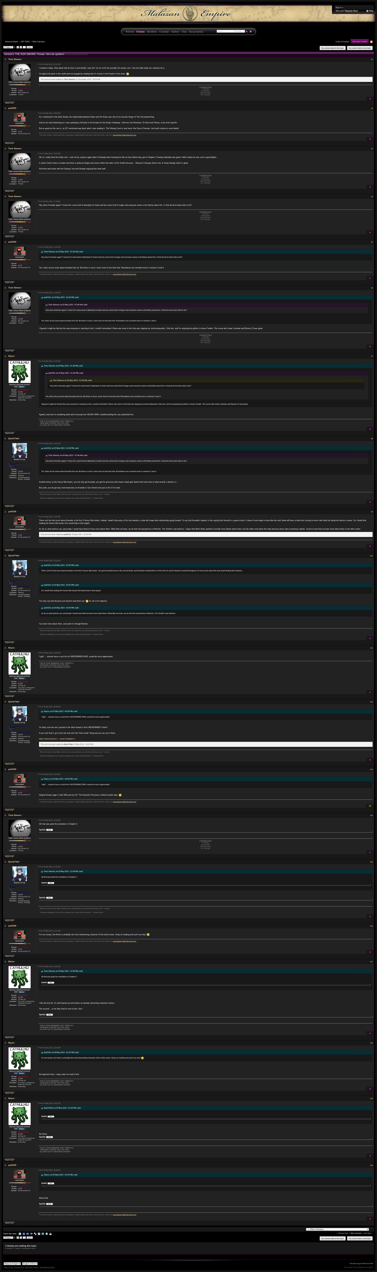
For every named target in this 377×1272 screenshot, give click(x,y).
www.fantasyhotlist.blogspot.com (124, 135)
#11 (371, 648)
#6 (372, 288)
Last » (29, 47)
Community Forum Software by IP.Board (358, 1267)
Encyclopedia (196, 31)
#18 (371, 1043)
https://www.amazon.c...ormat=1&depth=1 (57, 739)
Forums (141, 31)
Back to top (9, 103)
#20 (371, 1165)
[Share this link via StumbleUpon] (43, 1234)
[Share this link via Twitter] (20, 1234)
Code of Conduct (342, 42)
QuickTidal (13, 438)
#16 (371, 926)
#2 (372, 108)
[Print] (47, 1234)
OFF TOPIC (25, 42)
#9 (372, 512)
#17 (371, 962)
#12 (371, 702)
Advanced (250, 31)
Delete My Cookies (31, 1267)
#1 (372, 59)
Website (130, 31)
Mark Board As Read (47, 1267)
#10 (371, 556)
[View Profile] (22, 59)
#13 (371, 769)
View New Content (359, 42)
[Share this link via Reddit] (39, 1234)
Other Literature (38, 42)
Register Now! (351, 11)
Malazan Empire (11, 42)
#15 (371, 862)
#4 (372, 196)
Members (152, 31)
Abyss (11, 356)
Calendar (164, 31)
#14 (371, 815)
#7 (372, 356)
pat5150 (12, 108)
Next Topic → (368, 1233)
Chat (184, 31)
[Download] (50, 1234)
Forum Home (19, 1267)
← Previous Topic (342, 1233)
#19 (371, 1098)
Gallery (175, 31)
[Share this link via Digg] (27, 1234)
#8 (372, 439)
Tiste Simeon (14, 59)
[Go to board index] (188, 13)
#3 (372, 149)
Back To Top (8, 1267)
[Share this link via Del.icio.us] (35, 1234)
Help (371, 11)
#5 (372, 242)
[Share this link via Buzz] (31, 1234)
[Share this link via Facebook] (24, 1234)
